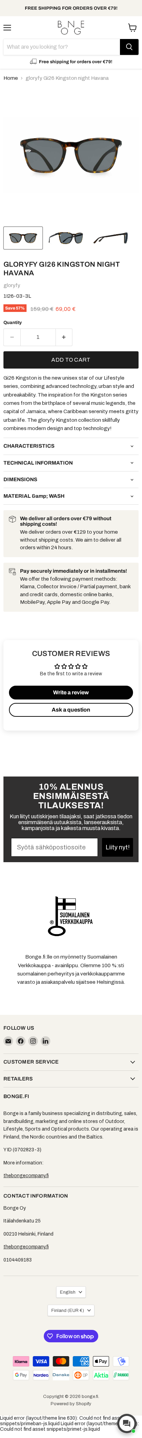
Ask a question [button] (71, 710)
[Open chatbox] (126, 1423)
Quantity (12, 322)
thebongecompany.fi (26, 1175)
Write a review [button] (71, 692)
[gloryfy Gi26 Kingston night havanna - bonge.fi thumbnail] (23, 238)
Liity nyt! (117, 847)
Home (10, 78)
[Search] (129, 47)
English (67, 1292)
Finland (67, 1310)
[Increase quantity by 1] (64, 337)
